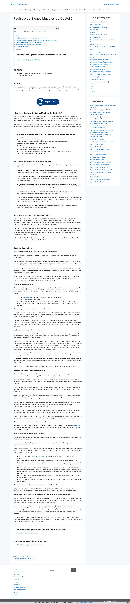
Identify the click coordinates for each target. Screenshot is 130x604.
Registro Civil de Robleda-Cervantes (101, 152)
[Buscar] (73, 570)
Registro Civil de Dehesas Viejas (99, 149)
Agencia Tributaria (95, 37)
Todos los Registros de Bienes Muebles (25, 556)
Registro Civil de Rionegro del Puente (101, 162)
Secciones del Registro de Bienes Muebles (28, 42)
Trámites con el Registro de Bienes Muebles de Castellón (32, 32)
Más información (82, 602)
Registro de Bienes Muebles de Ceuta (24, 560)
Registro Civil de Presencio (98, 182)
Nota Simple (76, 425)
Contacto (18, 34)
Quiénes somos (18, 572)
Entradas (16, 579)
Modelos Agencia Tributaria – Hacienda (102, 142)
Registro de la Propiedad (27, 10)
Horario (18, 36)
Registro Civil (77, 10)
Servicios (16, 574)
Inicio (14, 10)
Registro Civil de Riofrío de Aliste (100, 164)
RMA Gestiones (19, 4)
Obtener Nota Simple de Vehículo (27, 60)
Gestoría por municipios (97, 139)
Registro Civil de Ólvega (97, 144)
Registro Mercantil (43, 10)
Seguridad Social (95, 44)
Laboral (92, 89)
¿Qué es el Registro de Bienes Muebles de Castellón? (32, 38)
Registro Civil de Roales (97, 159)
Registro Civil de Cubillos (97, 177)
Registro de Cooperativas (97, 69)
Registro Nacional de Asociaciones (100, 74)
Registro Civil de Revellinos (98, 154)
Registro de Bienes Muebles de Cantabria (25, 558)
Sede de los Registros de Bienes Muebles (28, 44)
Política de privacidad (19, 589)
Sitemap (15, 595)
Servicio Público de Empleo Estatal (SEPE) (102, 47)
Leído (90, 602)
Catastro (87, 10)
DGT (94, 10)
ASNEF (92, 57)
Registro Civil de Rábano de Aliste (100, 167)
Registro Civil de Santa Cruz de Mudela (102, 170)
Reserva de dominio (22, 46)
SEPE (91, 49)
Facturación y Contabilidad (98, 77)
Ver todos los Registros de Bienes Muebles (30, 545)
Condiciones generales (20, 587)
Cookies (15, 592)
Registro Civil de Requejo (97, 157)
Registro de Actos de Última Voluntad (101, 62)
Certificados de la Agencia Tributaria (101, 110)
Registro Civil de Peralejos (98, 147)
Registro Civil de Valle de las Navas (100, 179)
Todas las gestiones (19, 577)
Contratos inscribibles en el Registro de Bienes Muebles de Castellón (36, 40)
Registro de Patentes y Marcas (99, 59)
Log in (15, 601)
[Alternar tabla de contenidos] (56, 28)
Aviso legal (16, 584)
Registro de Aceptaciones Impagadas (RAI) (103, 54)
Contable (92, 91)
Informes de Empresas (96, 52)
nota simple (28, 297)
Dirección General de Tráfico (98, 34)
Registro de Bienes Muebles (61, 10)
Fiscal (91, 86)
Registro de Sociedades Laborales (100, 71)
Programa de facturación (97, 79)
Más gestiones (103, 10)
